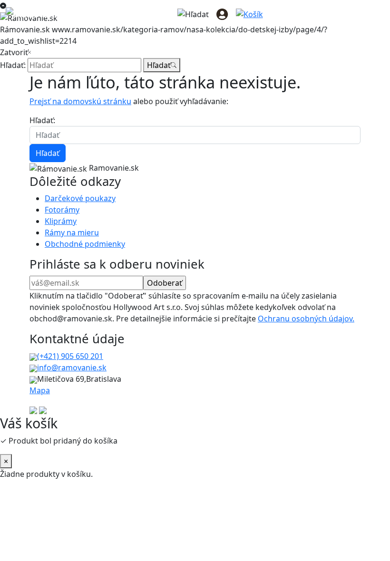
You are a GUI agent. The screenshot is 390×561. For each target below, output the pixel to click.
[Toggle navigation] (371, 13)
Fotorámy (62, 209)
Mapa (39, 390)
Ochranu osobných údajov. (306, 318)
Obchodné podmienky (85, 244)
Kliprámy (61, 221)
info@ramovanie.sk (72, 367)
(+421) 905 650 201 (70, 356)
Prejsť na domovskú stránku (80, 101)
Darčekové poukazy (80, 198)
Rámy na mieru (72, 232)
